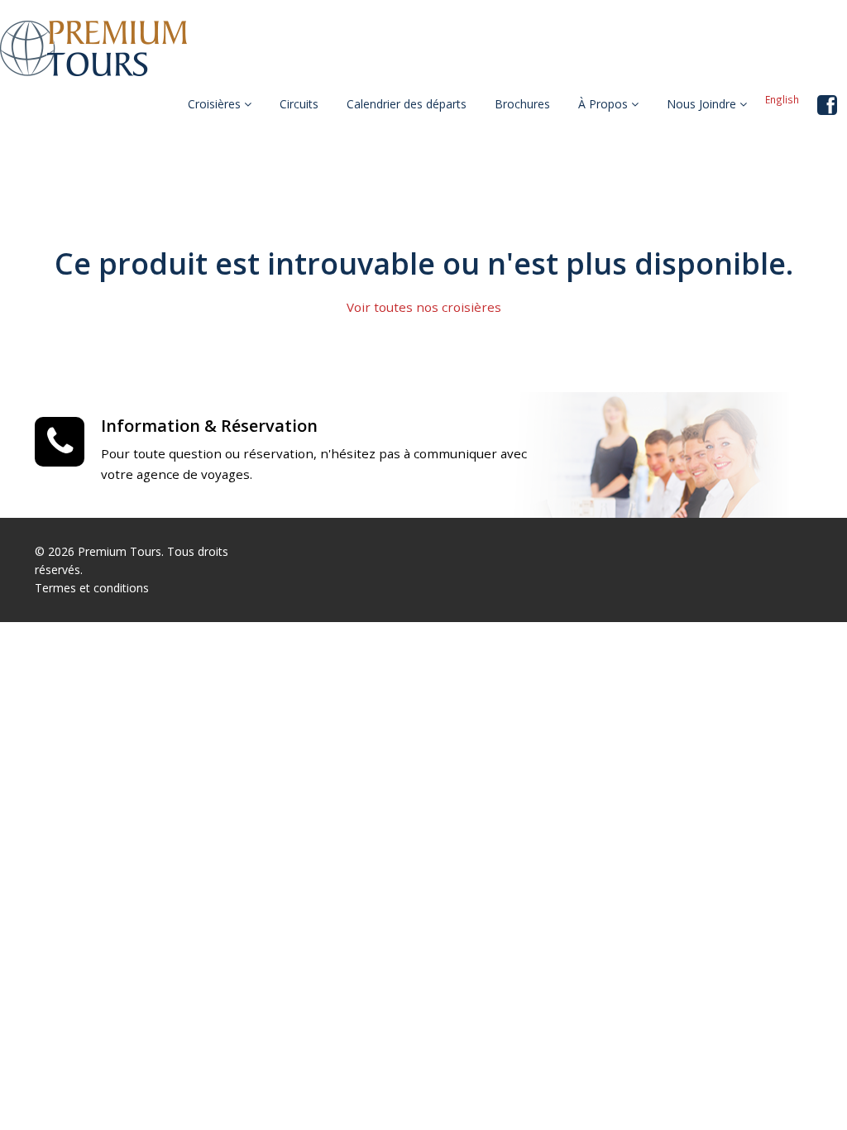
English (782, 99)
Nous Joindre (703, 104)
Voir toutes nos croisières (424, 307)
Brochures (522, 104)
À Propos (604, 104)
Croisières (216, 104)
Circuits (299, 104)
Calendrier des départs (407, 104)
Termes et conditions (92, 588)
